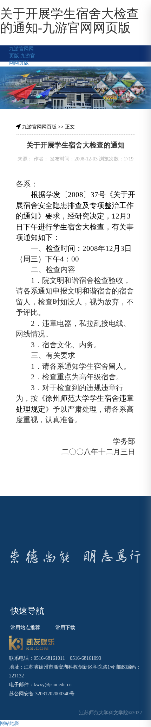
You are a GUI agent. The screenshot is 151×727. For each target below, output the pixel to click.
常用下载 (65, 627)
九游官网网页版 (39, 126)
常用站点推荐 (25, 627)
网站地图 (10, 723)
